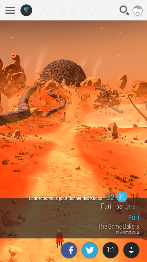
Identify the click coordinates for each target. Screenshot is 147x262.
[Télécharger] (131, 250)
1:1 (110, 249)
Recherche (125, 10)
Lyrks (129, 206)
